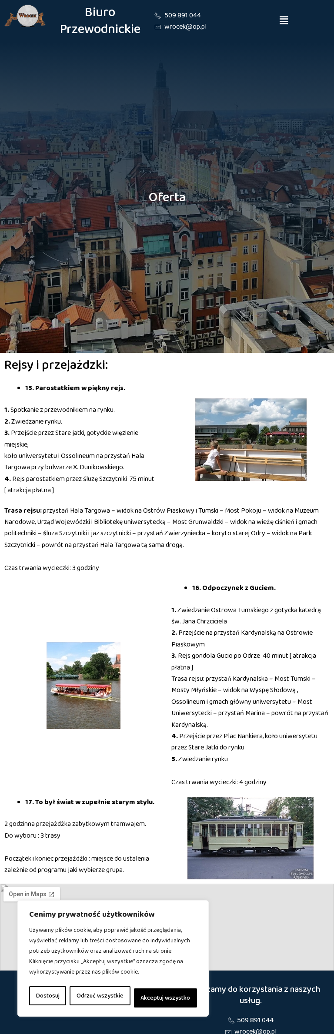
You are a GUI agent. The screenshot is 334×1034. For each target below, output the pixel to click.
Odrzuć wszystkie (100, 996)
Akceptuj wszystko (165, 998)
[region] (113, 958)
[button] (284, 21)
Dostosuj (48, 996)
